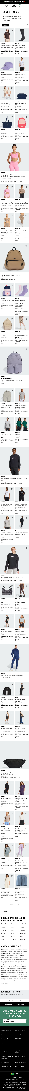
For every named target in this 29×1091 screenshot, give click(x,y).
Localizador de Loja (6, 1030)
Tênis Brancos (22, 927)
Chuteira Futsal (13, 933)
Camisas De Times (23, 924)
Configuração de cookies (7, 1051)
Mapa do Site (4, 1034)
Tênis (2, 939)
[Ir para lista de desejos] (6, 6)
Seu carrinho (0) (20, 1004)
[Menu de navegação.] (3, 6)
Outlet (12, 927)
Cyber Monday (4, 1043)
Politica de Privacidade (20, 1062)
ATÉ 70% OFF (18, 1038)
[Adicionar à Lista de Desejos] (11, 30)
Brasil (16, 1073)
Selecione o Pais (5, 1062)
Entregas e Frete (5, 1038)
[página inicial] (14, 6)
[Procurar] (22, 6)
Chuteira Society (13, 924)
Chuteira (13, 936)
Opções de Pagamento (20, 1034)
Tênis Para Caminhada (4, 930)
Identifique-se (8, 1004)
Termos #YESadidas (19, 1066)
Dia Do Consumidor (4, 933)
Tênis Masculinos (4, 937)
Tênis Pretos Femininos (23, 933)
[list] (12, 25)
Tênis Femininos (4, 927)
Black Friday (4, 924)
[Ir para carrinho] (26, 6)
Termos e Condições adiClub (6, 1067)
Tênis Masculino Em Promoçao (23, 937)
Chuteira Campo (22, 930)
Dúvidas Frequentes (20, 1030)
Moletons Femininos (23, 940)
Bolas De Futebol (13, 940)
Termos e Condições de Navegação (7, 1057)
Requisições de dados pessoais (20, 1051)
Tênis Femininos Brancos (13, 930)
